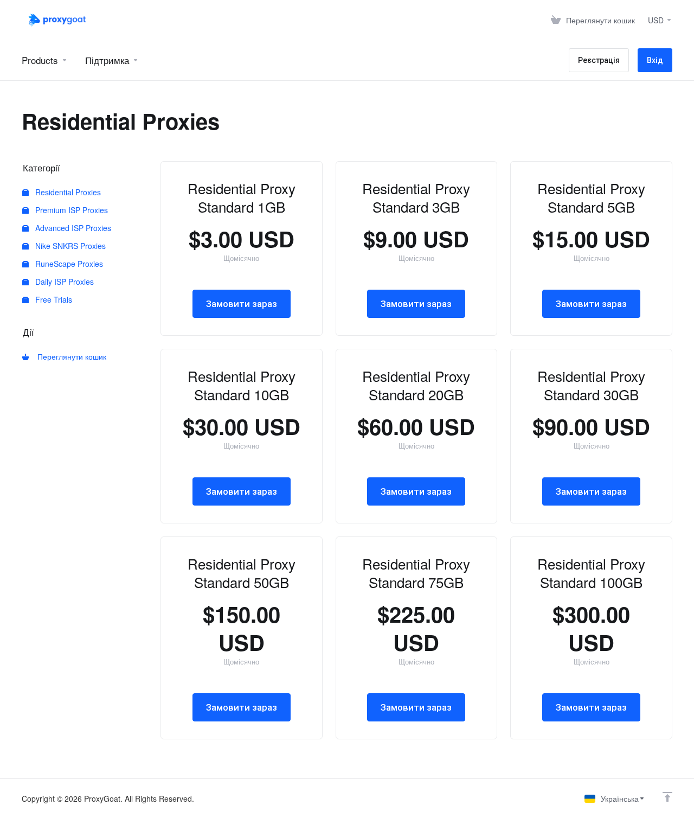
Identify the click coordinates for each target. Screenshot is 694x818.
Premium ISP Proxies (70, 209)
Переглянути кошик (69, 356)
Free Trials (52, 299)
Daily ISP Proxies (63, 281)
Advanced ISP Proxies (72, 227)
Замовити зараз (241, 303)
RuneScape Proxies (68, 263)
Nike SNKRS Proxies (69, 245)
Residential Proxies (67, 192)
